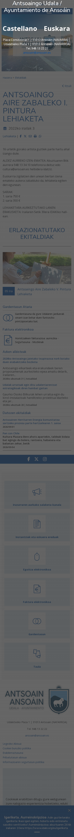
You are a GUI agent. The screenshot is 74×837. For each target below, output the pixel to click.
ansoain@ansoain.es (37, 53)
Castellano (20, 28)
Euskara (57, 28)
